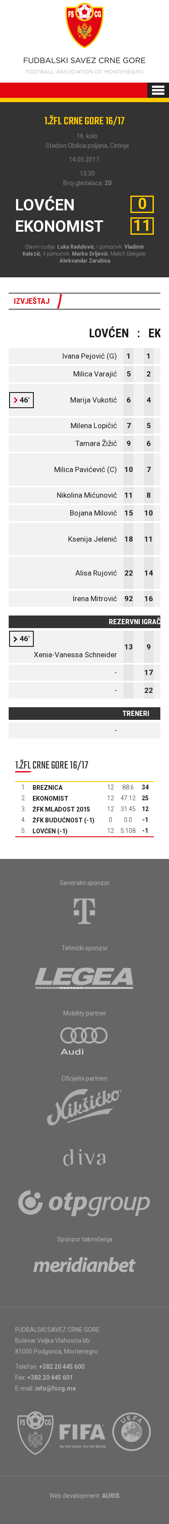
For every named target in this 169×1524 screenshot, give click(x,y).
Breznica (47, 787)
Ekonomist (50, 798)
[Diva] (85, 1159)
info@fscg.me (55, 1388)
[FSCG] (35, 1433)
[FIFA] (83, 1433)
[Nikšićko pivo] (85, 1106)
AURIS (111, 1495)
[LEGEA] (85, 976)
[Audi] (84, 1041)
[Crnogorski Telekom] (84, 911)
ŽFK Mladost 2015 (61, 809)
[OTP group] (84, 1202)
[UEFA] (132, 1433)
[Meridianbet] (84, 1267)
